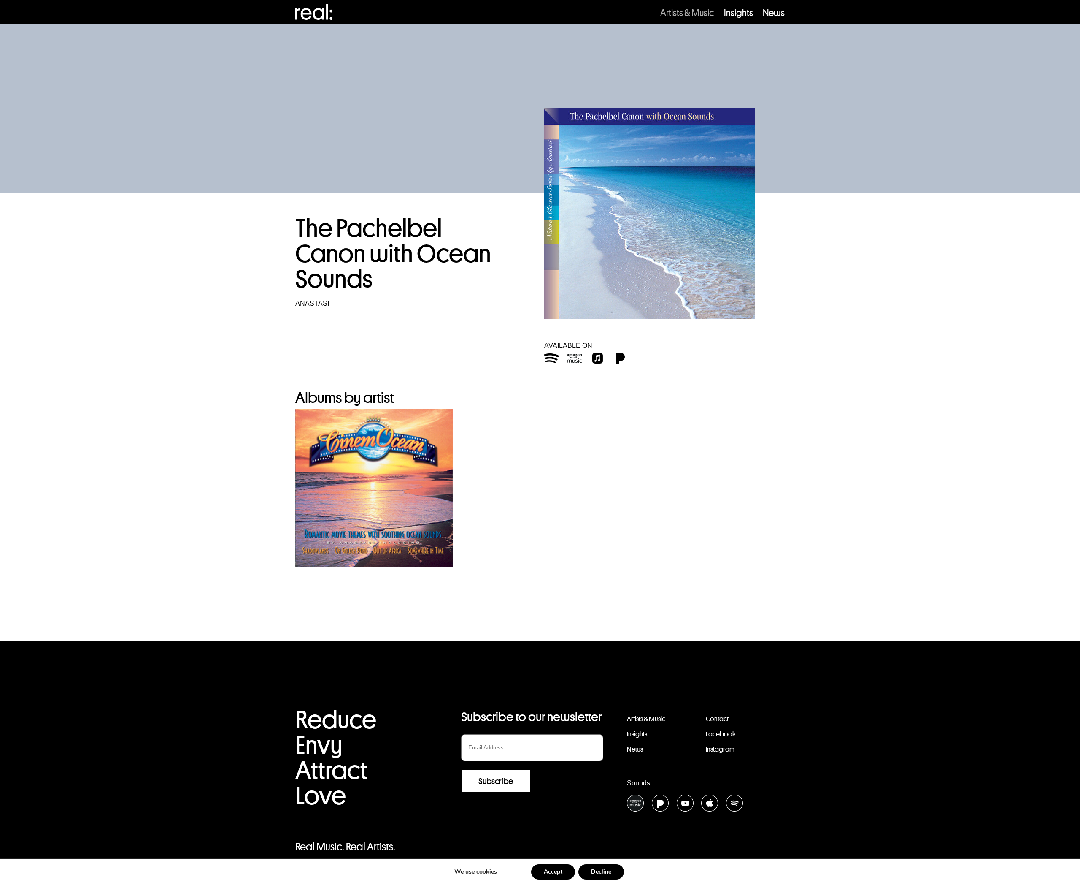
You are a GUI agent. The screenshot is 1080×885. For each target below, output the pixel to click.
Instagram (720, 749)
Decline (601, 872)
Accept (553, 872)
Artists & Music (687, 13)
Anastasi (312, 303)
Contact (717, 718)
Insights (738, 13)
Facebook (720, 734)
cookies (486, 872)
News (774, 13)
